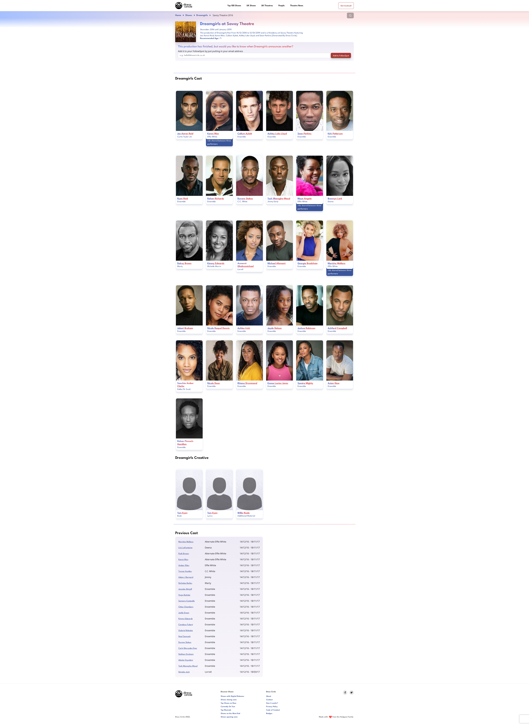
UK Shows (251, 6)
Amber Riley (183, 566)
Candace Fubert (185, 625)
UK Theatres (267, 6)
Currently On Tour (228, 707)
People (281, 6)
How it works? (272, 703)
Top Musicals (226, 710)
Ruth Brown (183, 554)
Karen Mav (183, 560)
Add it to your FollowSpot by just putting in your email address (210, 51)
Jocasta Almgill (185, 589)
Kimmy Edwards (185, 619)
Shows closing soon (229, 700)
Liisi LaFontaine (185, 548)
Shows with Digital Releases (232, 696)
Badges (269, 713)
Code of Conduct (273, 710)
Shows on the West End (230, 713)
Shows (188, 15)
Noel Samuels (184, 637)
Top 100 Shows (234, 6)
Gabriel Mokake (185, 631)
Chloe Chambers (185, 607)
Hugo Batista (184, 595)
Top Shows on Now (228, 703)
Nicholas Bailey (185, 583)
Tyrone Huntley (185, 571)
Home (178, 15)
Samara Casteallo (186, 601)
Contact (269, 700)
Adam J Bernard (185, 577)
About (268, 696)
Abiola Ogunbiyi (185, 660)
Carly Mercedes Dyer (187, 648)
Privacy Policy (272, 707)
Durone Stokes (184, 642)
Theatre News (296, 6)
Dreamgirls (202, 15)
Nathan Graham (186, 654)
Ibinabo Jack (184, 672)
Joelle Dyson (183, 613)
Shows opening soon (229, 717)
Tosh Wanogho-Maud (187, 666)
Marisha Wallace (185, 542)
